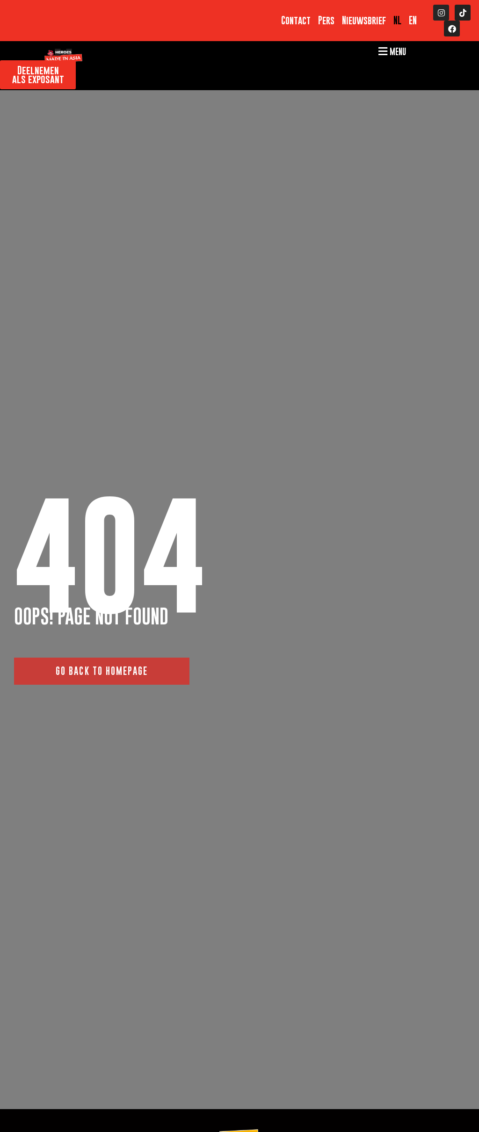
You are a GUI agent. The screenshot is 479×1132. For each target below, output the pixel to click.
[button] (391, 51)
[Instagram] (441, 13)
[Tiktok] (463, 13)
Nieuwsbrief (364, 20)
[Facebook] (452, 28)
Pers (326, 20)
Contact (296, 20)
